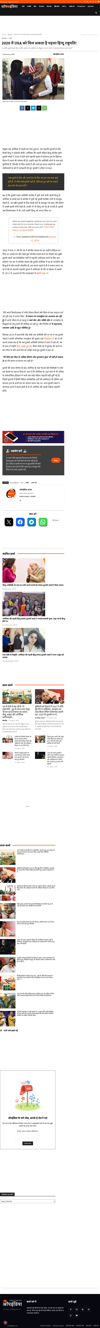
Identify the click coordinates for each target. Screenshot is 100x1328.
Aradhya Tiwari (40, 718)
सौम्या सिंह (4, 720)
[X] (93, 1)
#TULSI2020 (48, 227)
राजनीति (37, 703)
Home (4, 34)
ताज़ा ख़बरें (5, 845)
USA (22, 482)
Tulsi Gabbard (14, 482)
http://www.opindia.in (26, 493)
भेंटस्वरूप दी (49, 338)
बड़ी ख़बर (9, 34)
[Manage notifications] (5, 1323)
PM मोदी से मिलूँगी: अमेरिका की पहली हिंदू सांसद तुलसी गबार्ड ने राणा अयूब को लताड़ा (33, 656)
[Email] (38, 108)
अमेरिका (27, 482)
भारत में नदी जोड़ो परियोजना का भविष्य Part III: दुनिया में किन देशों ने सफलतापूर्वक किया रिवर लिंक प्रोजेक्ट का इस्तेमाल (35, 994)
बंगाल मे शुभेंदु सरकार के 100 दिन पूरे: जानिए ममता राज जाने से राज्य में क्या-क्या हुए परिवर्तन (22, 756)
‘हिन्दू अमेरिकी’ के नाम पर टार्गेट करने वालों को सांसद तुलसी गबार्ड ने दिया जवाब (32, 585)
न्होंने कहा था (43, 273)
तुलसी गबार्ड (34, 482)
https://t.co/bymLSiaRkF (23, 230)
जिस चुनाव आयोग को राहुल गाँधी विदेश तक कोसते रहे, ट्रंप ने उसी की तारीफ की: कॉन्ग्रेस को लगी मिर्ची (55, 740)
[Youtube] (98, 1)
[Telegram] (33, 108)
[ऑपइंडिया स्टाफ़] (11, 495)
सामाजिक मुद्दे (6, 703)
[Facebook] (84, 1)
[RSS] (90, 1)
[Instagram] (87, 1)
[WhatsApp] (95, 1)
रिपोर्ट (10, 38)
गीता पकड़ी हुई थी (24, 346)
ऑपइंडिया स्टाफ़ (58, 54)
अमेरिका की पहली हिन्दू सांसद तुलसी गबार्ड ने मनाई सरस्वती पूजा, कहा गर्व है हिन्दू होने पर (33, 620)
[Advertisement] (14, 785)
